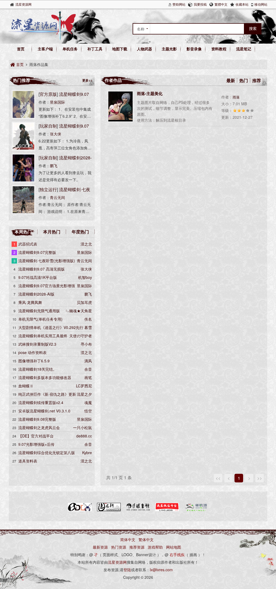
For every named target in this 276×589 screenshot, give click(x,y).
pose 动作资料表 (32, 352)
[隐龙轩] (109, 510)
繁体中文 (146, 539)
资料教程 (218, 48)
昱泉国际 (57, 102)
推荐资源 (136, 547)
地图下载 (119, 48)
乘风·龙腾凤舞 (30, 302)
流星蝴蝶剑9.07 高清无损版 (41, 269)
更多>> (87, 80)
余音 (88, 369)
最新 (230, 80)
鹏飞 (53, 165)
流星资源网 (23, 4)
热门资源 (118, 547)
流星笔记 (243, 48)
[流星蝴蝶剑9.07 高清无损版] (23, 149)
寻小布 (86, 344)
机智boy (85, 277)
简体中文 (127, 539)
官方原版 (48, 94)
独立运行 (48, 189)
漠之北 (86, 244)
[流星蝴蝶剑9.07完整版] (23, 117)
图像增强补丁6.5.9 (34, 360)
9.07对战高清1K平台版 (37, 277)
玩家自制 (48, 126)
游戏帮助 (155, 547)
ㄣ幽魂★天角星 (78, 310)
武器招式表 (27, 244)
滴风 (88, 360)
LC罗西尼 (84, 385)
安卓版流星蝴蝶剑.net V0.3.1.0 (44, 410)
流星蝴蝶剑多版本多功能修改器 (44, 377)
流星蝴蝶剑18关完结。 (37, 369)
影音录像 (194, 48)
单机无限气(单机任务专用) (40, 319)
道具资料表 (27, 461)
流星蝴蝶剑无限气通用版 (39, 310)
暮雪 (88, 327)
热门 (243, 80)
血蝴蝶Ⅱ (25, 385)
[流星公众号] (167, 510)
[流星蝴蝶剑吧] (80, 510)
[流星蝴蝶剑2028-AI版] (23, 181)
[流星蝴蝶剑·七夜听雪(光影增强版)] (23, 212)
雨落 (236, 97)
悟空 (88, 410)
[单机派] (196, 510)
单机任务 (70, 48)
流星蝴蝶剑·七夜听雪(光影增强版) (46, 260)
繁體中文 (221, 4)
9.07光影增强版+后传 (36, 444)
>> (259, 478)
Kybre (87, 452)
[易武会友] (138, 510)
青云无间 (57, 197)
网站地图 (173, 547)
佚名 (88, 319)
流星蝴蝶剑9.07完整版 (37, 252)
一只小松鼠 (82, 427)
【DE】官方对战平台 (36, 436)
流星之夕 (84, 394)
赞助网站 (178, 4)
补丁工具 (94, 48)
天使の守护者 (80, 335)
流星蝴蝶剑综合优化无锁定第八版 (46, 452)
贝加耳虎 (84, 302)
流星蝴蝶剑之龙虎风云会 (39, 427)
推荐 (256, 80)
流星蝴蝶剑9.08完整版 (37, 419)
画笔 (88, 377)
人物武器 (144, 48)
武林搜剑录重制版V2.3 (37, 344)
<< (218, 478)
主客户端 (45, 48)
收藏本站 (242, 4)
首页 (21, 48)
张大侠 (55, 133)
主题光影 (169, 48)
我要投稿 (200, 4)
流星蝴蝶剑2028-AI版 (36, 294)
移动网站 (260, 4)
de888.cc (84, 436)
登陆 (127, 569)
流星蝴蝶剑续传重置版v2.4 (40, 402)
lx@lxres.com (161, 569)
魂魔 (88, 402)
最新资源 (100, 547)
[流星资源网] (42, 39)
